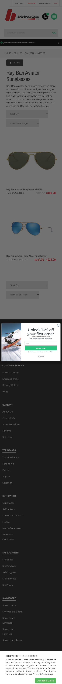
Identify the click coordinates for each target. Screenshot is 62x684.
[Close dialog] (58, 325)
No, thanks (41, 356)
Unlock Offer (40, 348)
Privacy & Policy (40, 674)
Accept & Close (45, 680)
